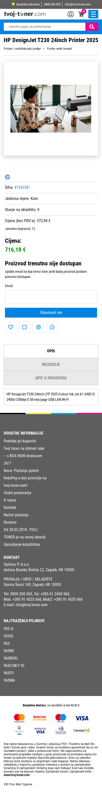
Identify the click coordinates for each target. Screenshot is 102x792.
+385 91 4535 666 (68, 599)
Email (9, 286)
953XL (9, 636)
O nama (10, 500)
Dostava (10, 522)
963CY (9, 673)
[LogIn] (71, 14)
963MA (9, 680)
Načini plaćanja (16, 515)
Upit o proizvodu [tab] (51, 378)
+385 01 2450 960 (55, 594)
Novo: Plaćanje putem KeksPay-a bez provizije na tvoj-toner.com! (25, 478)
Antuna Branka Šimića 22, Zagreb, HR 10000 (39, 569)
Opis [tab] (51, 351)
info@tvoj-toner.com (78, 4)
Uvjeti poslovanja (17, 492)
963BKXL (11, 658)
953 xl (8, 628)
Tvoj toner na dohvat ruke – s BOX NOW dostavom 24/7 (24, 456)
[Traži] (91, 27)
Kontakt (10, 507)
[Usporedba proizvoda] (24, 327)
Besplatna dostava (28, 4)
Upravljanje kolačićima (22, 544)
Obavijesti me (51, 312)
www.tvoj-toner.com (17, 775)
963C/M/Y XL (14, 665)
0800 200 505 (52, 4)
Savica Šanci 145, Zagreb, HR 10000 (32, 584)
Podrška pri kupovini (20, 441)
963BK (9, 650)
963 (7, 643)
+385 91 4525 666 (27, 599)
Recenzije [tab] (51, 364)
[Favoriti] (10, 327)
